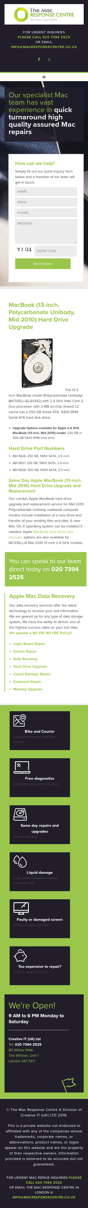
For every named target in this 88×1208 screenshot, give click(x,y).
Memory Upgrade (27, 689)
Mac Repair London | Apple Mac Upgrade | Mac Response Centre (44, 14)
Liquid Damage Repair (32, 674)
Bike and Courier (40, 731)
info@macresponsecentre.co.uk (44, 47)
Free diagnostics (39, 778)
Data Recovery (25, 659)
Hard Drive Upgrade (30, 666)
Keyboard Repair (27, 681)
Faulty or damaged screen (40, 919)
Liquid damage (40, 872)
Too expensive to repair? (39, 966)
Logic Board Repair (29, 644)
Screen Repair (25, 651)
